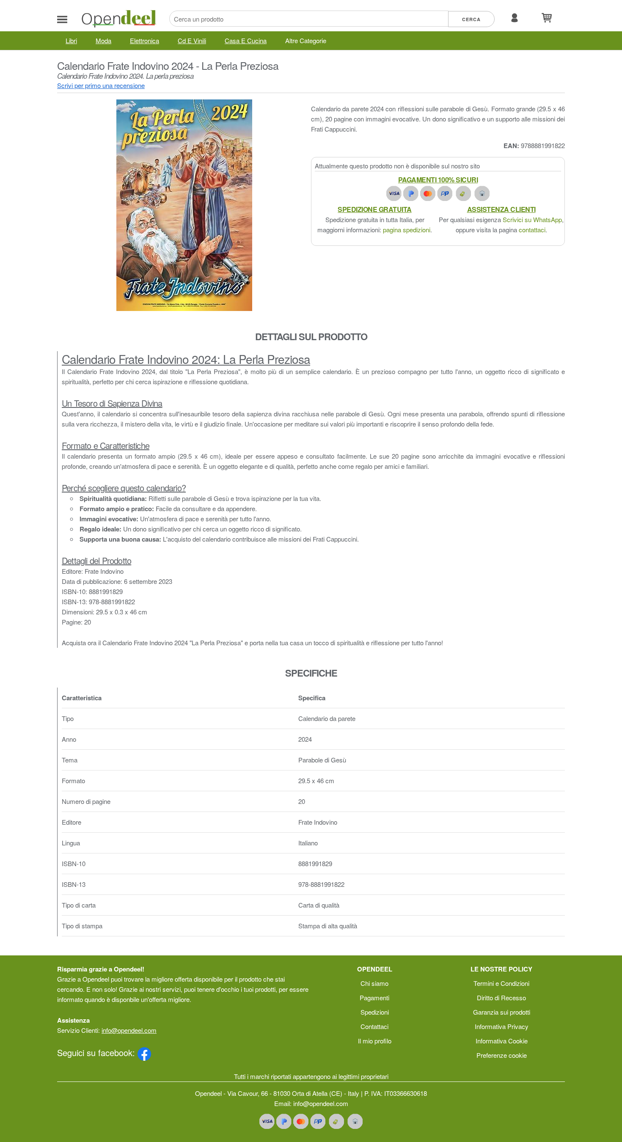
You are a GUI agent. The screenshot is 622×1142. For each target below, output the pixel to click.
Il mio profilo (374, 1040)
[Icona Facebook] (144, 1052)
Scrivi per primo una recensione (101, 85)
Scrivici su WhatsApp (532, 219)
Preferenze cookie (501, 1055)
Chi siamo (374, 983)
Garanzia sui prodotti (501, 1011)
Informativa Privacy (501, 1026)
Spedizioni (375, 1011)
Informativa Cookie (502, 1040)
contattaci (532, 229)
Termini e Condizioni (501, 983)
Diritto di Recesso (501, 997)
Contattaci (374, 1026)
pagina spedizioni (406, 229)
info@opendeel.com (129, 1030)
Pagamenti (374, 997)
